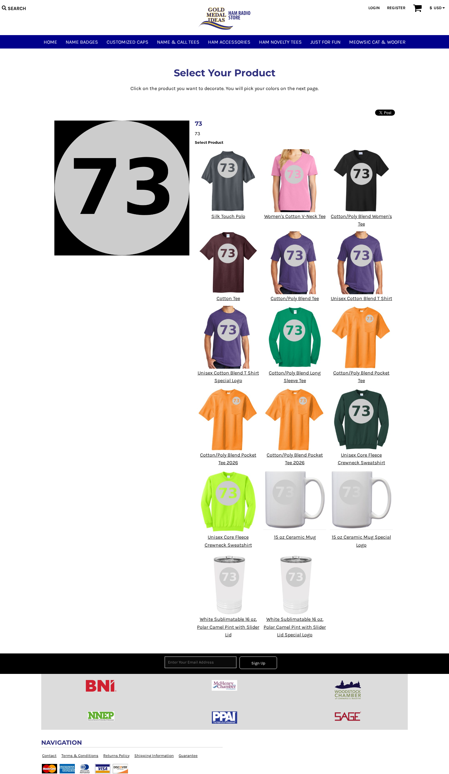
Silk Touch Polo (228, 216)
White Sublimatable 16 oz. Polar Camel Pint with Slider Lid (228, 627)
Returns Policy (116, 755)
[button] (14, 7)
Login (374, 7)
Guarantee (188, 755)
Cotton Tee (228, 298)
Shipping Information (154, 755)
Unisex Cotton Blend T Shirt (361, 298)
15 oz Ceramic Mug (295, 537)
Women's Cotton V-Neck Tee (295, 216)
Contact (49, 755)
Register (396, 7)
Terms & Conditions (79, 755)
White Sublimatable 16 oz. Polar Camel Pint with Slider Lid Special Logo (295, 627)
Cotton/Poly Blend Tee (295, 298)
